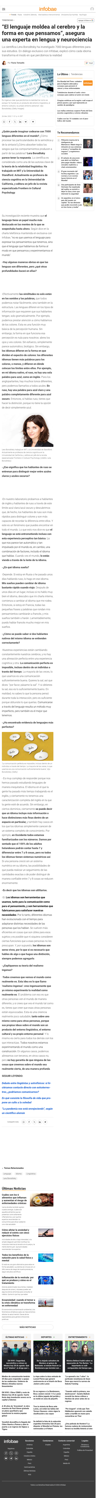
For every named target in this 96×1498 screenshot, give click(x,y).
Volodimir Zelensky (30, 15)
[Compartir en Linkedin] (20, 122)
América (30, 1445)
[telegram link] (11, 1458)
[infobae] (48, 9)
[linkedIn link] (16, 1458)
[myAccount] (92, 9)
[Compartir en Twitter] (15, 122)
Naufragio (83, 15)
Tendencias (7, 20)
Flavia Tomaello (17, 63)
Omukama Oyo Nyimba (69, 15)
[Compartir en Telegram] (25, 122)
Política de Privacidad (85, 1450)
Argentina (66, 1445)
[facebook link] (6, 1453)
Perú (29, 1463)
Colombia (29, 1448)
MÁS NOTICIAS (28, 1327)
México (29, 1460)
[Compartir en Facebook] (9, 122)
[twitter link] (11, 1453)
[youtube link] (6, 1458)
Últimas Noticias (29, 1471)
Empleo (48, 1445)
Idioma (19, 1174)
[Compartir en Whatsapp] (4, 122)
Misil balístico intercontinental (49, 15)
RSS (29, 1474)
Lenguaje (7, 1174)
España (29, 1452)
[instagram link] (16, 1453)
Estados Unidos (29, 1456)
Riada (20, 15)
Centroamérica (29, 1467)
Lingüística (30, 1174)
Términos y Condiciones (84, 1445)
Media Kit (66, 1463)
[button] (3, 9)
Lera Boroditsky (9, 1178)
